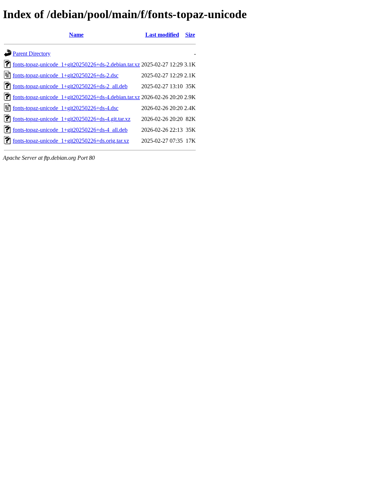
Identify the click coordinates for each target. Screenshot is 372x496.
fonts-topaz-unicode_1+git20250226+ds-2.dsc (65, 75)
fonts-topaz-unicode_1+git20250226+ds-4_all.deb (70, 130)
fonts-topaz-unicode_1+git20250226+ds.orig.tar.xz (71, 141)
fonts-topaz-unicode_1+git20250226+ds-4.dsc (65, 108)
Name (76, 35)
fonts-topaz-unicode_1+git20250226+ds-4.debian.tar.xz (76, 97)
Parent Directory (31, 53)
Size (190, 35)
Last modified (162, 35)
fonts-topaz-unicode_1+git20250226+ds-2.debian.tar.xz (76, 64)
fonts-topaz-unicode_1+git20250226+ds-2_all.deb (70, 86)
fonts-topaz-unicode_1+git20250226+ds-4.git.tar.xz (71, 119)
